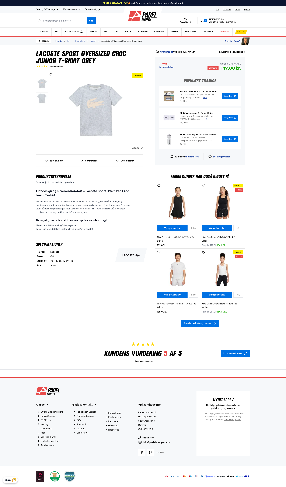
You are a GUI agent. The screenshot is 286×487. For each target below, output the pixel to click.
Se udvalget (177, 3)
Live (217, 9)
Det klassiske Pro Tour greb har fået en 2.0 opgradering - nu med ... (198, 96)
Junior (93, 41)
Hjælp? (247, 9)
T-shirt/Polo (80, 41)
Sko (106, 31)
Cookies (160, 452)
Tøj (116, 31)
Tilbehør (143, 31)
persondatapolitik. (232, 419)
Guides (174, 31)
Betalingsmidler (221, 156)
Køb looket (191, 31)
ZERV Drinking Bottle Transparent (198, 134)
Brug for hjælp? (232, 41)
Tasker (93, 31)
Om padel (159, 31)
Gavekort (227, 9)
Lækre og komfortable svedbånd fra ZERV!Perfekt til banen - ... (196, 117)
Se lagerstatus (166, 67)
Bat (56, 31)
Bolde (128, 31)
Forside (43, 31)
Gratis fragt (166, 51)
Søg (91, 20)
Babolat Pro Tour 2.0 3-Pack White (199, 91)
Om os (237, 9)
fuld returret (192, 156)
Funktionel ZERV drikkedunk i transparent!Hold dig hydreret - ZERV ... (197, 139)
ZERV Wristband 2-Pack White (196, 112)
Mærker (208, 31)
